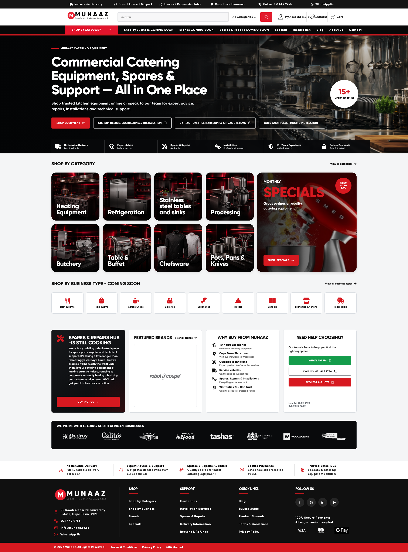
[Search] (266, 17)
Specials (281, 30)
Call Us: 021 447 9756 (317, 371)
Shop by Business (141, 509)
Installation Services (195, 509)
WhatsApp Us (324, 4)
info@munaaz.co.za (75, 527)
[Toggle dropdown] (109, 29)
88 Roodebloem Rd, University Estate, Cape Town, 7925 (83, 512)
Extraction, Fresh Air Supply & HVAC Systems (213, 123)
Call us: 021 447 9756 (277, 4)
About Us (336, 30)
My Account (297, 17)
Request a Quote (317, 382)
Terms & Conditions (253, 524)
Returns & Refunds (194, 532)
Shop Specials (278, 260)
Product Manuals (251, 516)
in (322, 502)
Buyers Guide (249, 509)
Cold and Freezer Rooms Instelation (291, 123)
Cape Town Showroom (230, 4)
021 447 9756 (71, 521)
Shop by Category (142, 501)
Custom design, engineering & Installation (130, 123)
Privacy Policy (249, 532)
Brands (134, 516)
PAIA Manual (174, 547)
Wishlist (321, 17)
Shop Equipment (68, 123)
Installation (302, 30)
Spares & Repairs (192, 516)
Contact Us (86, 401)
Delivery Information (195, 524)
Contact (355, 30)
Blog (320, 30)
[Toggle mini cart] (337, 17)
